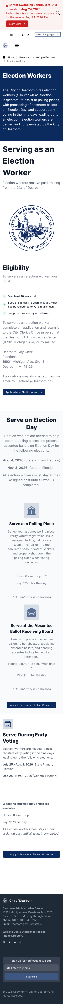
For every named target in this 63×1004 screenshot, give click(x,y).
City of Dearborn (38, 991)
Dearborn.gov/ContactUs (26, 924)
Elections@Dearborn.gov (34, 381)
